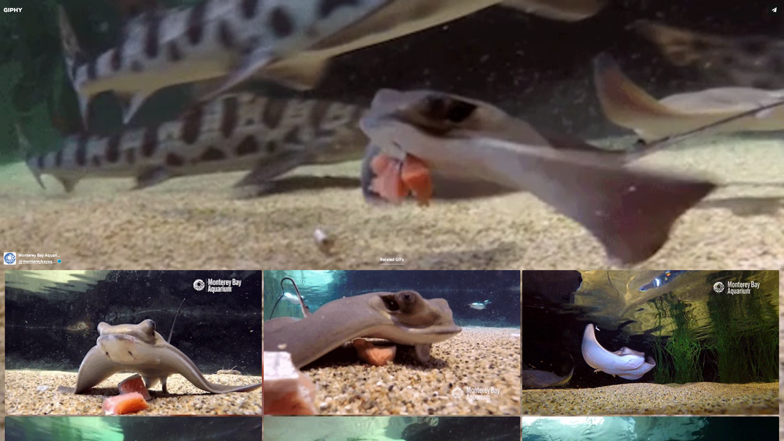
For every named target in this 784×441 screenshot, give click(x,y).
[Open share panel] (774, 10)
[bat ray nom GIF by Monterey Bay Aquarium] (392, 220)
